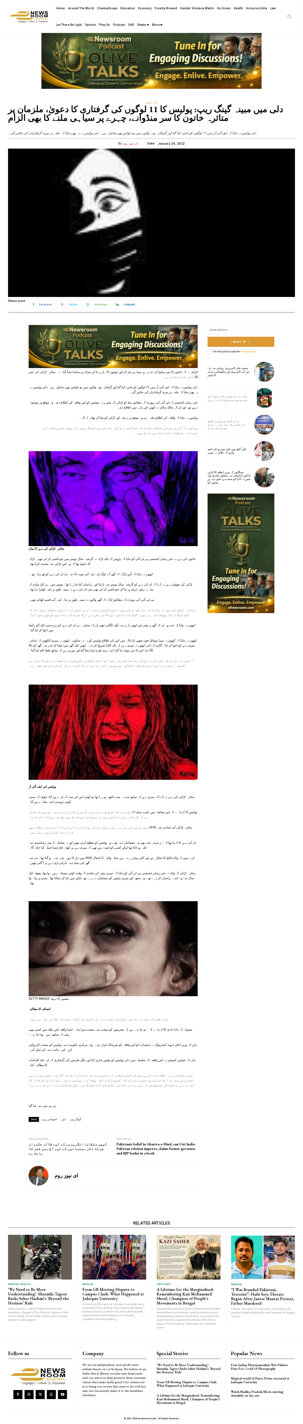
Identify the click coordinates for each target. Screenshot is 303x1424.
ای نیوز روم (130, 143)
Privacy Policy (248, 351)
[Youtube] (62, 1394)
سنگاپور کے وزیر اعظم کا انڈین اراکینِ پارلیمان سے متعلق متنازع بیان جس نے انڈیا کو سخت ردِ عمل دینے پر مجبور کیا (229, 477)
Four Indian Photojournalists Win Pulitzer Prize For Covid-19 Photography (259, 1367)
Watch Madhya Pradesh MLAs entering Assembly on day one (257, 1394)
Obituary (164, 1284)
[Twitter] (40, 1394)
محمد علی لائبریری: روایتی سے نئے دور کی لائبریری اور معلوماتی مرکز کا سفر (229, 371)
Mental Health (19, 1284)
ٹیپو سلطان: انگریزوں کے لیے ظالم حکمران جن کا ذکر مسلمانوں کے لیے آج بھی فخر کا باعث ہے (68, 1148)
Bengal (88, 1284)
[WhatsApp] (51, 1394)
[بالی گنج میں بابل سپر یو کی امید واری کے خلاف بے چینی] (264, 451)
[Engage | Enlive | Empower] (40, 1376)
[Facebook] (17, 1394)
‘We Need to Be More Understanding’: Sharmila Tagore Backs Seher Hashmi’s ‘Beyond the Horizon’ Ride (38, 1296)
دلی (63, 1119)
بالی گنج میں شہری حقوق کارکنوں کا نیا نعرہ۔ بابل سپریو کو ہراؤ (226, 424)
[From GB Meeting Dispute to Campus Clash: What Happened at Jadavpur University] (114, 1257)
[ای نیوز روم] (38, 1176)
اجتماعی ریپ (49, 1119)
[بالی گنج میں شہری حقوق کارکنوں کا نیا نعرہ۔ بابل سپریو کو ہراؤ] (264, 424)
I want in (238, 341)
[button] (289, 16)
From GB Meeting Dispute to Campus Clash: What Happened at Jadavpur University (113, 1294)
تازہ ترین (151, 102)
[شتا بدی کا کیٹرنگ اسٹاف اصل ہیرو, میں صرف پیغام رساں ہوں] (264, 398)
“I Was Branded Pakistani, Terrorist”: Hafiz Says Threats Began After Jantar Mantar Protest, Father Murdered (262, 1296)
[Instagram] (29, 1394)
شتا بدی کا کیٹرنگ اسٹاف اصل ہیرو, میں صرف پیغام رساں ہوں (228, 398)
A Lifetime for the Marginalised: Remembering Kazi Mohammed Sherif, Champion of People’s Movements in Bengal (185, 1296)
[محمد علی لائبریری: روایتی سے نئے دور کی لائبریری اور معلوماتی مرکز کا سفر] (264, 372)
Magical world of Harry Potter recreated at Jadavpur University (260, 1380)
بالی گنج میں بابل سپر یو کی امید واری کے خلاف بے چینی (227, 450)
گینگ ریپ (75, 1119)
